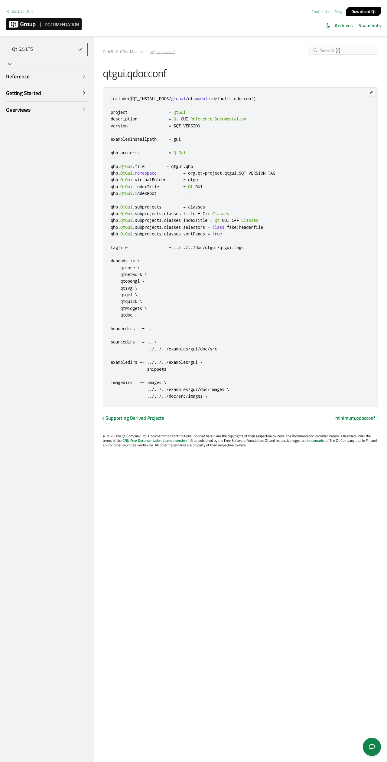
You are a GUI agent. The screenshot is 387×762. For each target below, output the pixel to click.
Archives (344, 25)
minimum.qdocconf (355, 418)
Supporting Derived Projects (135, 418)
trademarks (316, 440)
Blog (338, 11)
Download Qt (363, 11)
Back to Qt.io (23, 11)
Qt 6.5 (108, 52)
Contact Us (321, 11)
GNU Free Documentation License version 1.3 (157, 440)
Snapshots (370, 25)
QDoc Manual (131, 52)
